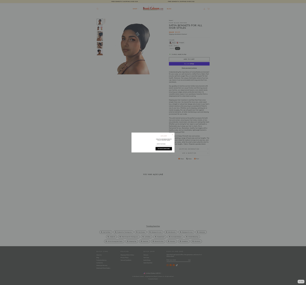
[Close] (173, 134)
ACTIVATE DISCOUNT (164, 148)
